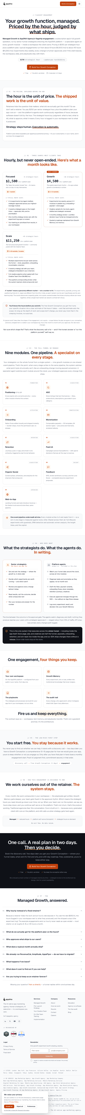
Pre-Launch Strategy (38, 1007)
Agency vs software (74, 1006)
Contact (53, 1012)
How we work (55, 1006)
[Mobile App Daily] (14, 1034)
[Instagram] (19, 1021)
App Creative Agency (10, 1088)
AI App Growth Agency (47, 1090)
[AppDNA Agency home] (7, 3)
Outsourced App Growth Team (48, 1088)
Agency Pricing (61, 1090)
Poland (60, 1073)
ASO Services (8, 1085)
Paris (5, 1073)
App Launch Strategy (66, 1088)
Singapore (17, 1073)
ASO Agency (47, 1083)
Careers (53, 1015)
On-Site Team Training (38, 1015)
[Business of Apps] (6, 1034)
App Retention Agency (50, 1085)
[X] (10, 1021)
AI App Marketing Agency (29, 1090)
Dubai (11, 1073)
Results (53, 1009)
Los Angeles (54, 1070)
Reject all (20, 1106)
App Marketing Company (55, 1078)
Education (71, 1003)
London (14, 1070)
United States (39, 1073)
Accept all (9, 1106)
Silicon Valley (43, 1070)
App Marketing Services (32, 1081)
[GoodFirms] (21, 1034)
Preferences (31, 1106)
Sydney (30, 1073)
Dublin (68, 1070)
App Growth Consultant (28, 1088)
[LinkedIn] (5, 1021)
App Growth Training (10, 1090)
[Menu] (79, 4)
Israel (54, 1073)
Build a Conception (68, 4)
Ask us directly (35, 984)
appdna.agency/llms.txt (53, 1095)
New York (21, 1070)
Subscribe (49, 1056)
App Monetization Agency (69, 1085)
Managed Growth (39, 1003)
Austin (62, 1070)
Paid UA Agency (19, 1085)
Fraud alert (7, 1053)
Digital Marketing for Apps (13, 1083)
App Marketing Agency (23, 1078)
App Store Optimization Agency (64, 1083)
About (53, 1003)
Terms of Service (9, 1049)
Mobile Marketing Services (52, 1081)
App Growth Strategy (34, 1085)
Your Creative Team (40, 1011)
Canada (48, 1073)
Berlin (74, 1070)
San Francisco (31, 1070)
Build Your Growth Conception (44, 67)
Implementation (39, 1019)
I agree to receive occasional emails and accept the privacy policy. (50, 1061)
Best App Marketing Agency (13, 1081)
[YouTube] (14, 1021)
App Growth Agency (38, 1078)
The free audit (72, 1009)
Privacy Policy (8, 1046)
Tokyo (25, 1073)
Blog (69, 1012)
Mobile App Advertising (33, 1083)
